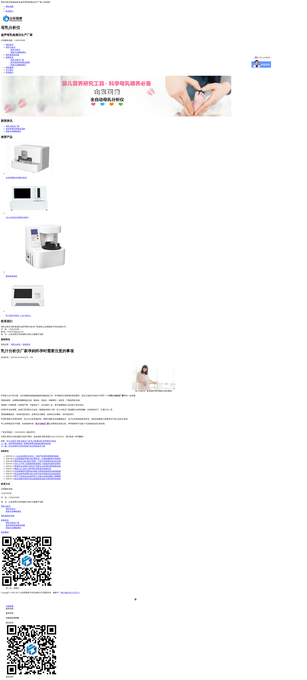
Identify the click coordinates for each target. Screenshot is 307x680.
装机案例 (9, 67)
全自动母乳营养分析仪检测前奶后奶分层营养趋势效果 (38, 479)
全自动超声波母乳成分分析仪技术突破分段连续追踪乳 (38, 474)
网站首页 (9, 45)
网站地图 (9, 7)
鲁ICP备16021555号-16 (70, 593)
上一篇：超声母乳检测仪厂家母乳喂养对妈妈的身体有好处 (26, 444)
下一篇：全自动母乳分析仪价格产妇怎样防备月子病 (23, 446)
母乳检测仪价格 (12, 55)
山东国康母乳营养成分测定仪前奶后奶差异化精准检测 (38, 471)
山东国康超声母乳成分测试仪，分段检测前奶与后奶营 (38, 459)
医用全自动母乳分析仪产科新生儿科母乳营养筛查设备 (38, 466)
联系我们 (9, 11)
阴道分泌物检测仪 (18, 52)
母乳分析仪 (10, 47)
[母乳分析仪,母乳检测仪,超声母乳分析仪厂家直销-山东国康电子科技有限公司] (12, 22)
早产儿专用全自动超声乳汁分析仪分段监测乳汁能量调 (38, 476)
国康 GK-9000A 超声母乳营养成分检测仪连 (33, 469)
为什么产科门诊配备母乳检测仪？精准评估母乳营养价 (38, 464)
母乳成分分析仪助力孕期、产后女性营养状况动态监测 (38, 461)
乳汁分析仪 (11, 441)
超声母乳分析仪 (49, 441)
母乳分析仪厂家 (17, 60)
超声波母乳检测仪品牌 (20, 62)
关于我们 (9, 70)
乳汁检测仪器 (36, 441)
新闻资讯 (9, 57)
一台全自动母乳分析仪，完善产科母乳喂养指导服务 (37, 456)
